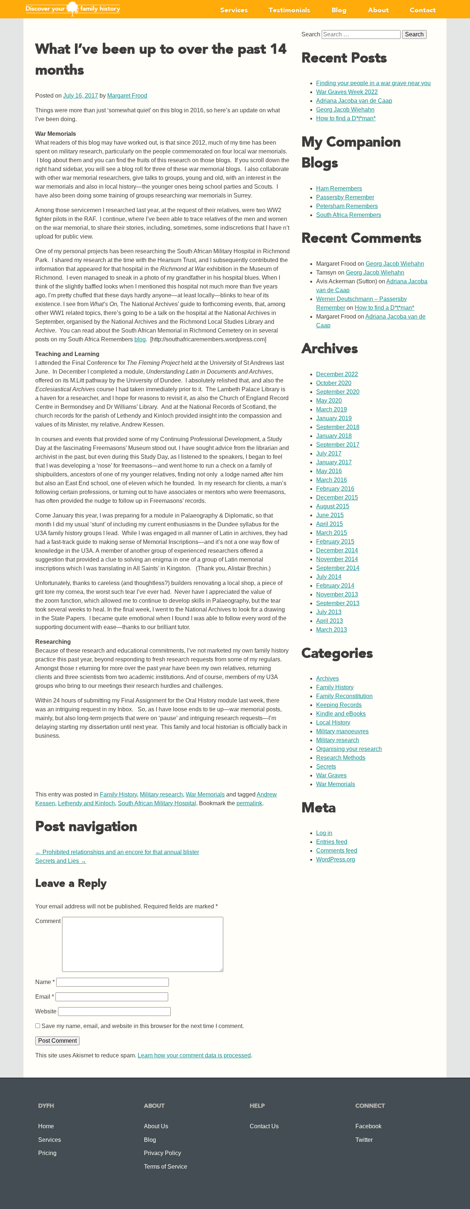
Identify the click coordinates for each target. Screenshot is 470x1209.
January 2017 (334, 462)
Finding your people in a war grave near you (373, 83)
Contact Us (264, 1126)
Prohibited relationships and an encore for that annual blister (117, 852)
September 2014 (337, 568)
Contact (423, 10)
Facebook (368, 1126)
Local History (333, 722)
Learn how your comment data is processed (194, 1055)
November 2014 (337, 559)
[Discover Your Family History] (73, 15)
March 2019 (331, 409)
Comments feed (336, 850)
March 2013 (331, 630)
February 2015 (335, 541)
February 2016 (335, 489)
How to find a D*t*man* (346, 118)
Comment (48, 921)
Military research (161, 794)
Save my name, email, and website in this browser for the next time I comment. (142, 1026)
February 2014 (335, 585)
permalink (249, 803)
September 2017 (337, 445)
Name (45, 982)
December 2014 (337, 550)
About (378, 10)
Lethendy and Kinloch (86, 803)
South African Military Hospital (157, 803)
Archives (327, 678)
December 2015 (337, 497)
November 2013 (337, 594)
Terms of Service (165, 1166)
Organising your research (349, 749)
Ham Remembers (339, 188)
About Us (156, 1126)
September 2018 (337, 427)
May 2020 (329, 400)
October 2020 (333, 383)
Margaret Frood (127, 95)
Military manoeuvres (342, 731)
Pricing (47, 1153)
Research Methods (340, 758)
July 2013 (328, 612)
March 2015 (331, 533)
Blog (339, 10)
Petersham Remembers (347, 206)
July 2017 (328, 453)
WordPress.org (335, 859)
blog (140, 339)
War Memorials (205, 794)
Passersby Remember (345, 197)
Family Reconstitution (344, 696)
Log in (324, 833)
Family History (118, 794)
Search (310, 34)
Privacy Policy (162, 1153)
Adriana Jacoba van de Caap (354, 101)
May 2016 (329, 471)
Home (46, 1126)
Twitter (364, 1140)
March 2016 (331, 480)
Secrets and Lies (60, 861)
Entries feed (331, 842)
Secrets (326, 766)
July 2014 (328, 577)
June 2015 (330, 515)
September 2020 (337, 392)
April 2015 (329, 524)
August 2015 (332, 506)
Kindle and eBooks (341, 714)
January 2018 (334, 436)
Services (234, 10)
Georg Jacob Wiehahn (345, 109)
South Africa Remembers (348, 215)
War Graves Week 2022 (347, 92)
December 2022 (337, 374)
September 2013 (337, 603)
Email (44, 997)
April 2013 (329, 621)
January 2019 (334, 418)
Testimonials (289, 10)
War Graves (331, 775)
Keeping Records (339, 705)
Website (46, 1011)
